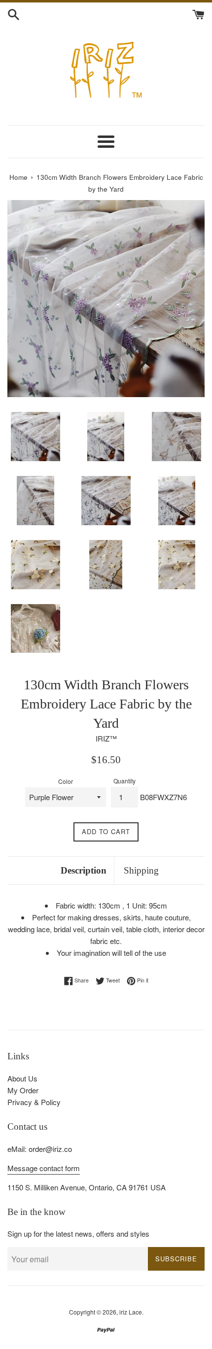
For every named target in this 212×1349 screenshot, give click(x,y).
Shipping (141, 870)
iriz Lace (130, 1312)
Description (83, 870)
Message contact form (43, 1168)
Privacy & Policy (34, 1102)
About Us (22, 1078)
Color (65, 781)
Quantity (124, 780)
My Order (22, 1090)
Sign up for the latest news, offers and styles (78, 1233)
